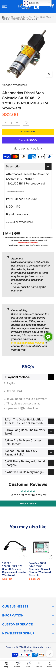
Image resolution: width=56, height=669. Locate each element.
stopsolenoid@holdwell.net (28, 242)
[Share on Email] (18, 233)
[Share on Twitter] (6, 233)
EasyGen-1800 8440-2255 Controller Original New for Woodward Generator (40, 568)
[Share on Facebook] (3, 233)
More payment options (28, 148)
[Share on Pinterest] (9, 233)
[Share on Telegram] (15, 233)
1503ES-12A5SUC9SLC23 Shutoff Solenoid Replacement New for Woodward (14, 568)
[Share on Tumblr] (12, 233)
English (33, 2)
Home (5, 17)
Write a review (28, 503)
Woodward (20, 84)
